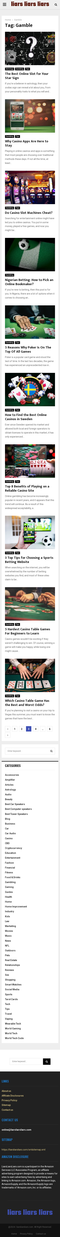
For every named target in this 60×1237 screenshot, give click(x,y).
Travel (8, 1013)
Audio (8, 794)
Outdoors (10, 950)
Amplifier (10, 779)
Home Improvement (16, 906)
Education (10, 853)
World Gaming (13, 1028)
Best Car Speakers (15, 804)
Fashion (9, 862)
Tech (7, 1004)
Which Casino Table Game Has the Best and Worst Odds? (27, 703)
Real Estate (11, 960)
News (8, 940)
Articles (9, 784)
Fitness (9, 872)
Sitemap (6, 1105)
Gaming (9, 887)
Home (8, 901)
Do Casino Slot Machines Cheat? (28, 213)
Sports (8, 994)
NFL (7, 945)
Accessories (12, 775)
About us (6, 1091)
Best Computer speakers (18, 809)
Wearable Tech (13, 1023)
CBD (7, 843)
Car (7, 828)
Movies (9, 931)
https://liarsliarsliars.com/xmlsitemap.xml (23, 1149)
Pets (7, 955)
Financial (10, 867)
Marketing (10, 926)
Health (8, 897)
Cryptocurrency (13, 848)
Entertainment (12, 857)
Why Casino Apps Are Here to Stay (26, 143)
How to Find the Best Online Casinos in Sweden (26, 417)
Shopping (10, 979)
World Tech (11, 1033)
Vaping (9, 1018)
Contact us (7, 1110)
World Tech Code (14, 1038)
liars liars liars (30, 4)
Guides (9, 892)
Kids (7, 916)
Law (7, 921)
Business (10, 823)
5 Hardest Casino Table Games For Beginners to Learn (27, 631)
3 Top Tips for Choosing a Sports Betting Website (29, 560)
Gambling (19, 69)
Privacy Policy (9, 1100)
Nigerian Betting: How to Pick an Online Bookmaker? (29, 282)
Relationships (12, 965)
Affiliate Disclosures (13, 1095)
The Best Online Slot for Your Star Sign (26, 76)
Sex (7, 975)
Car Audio (10, 833)
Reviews (9, 970)
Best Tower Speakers (16, 814)
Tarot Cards (11, 999)
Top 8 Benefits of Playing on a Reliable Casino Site (27, 488)
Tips (27, 69)
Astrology (9, 69)
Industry (9, 911)
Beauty (8, 799)
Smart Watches (13, 984)
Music (8, 935)
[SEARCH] (51, 751)
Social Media (12, 989)
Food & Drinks (12, 877)
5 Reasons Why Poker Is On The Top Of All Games (28, 349)
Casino (9, 838)
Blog (7, 819)
